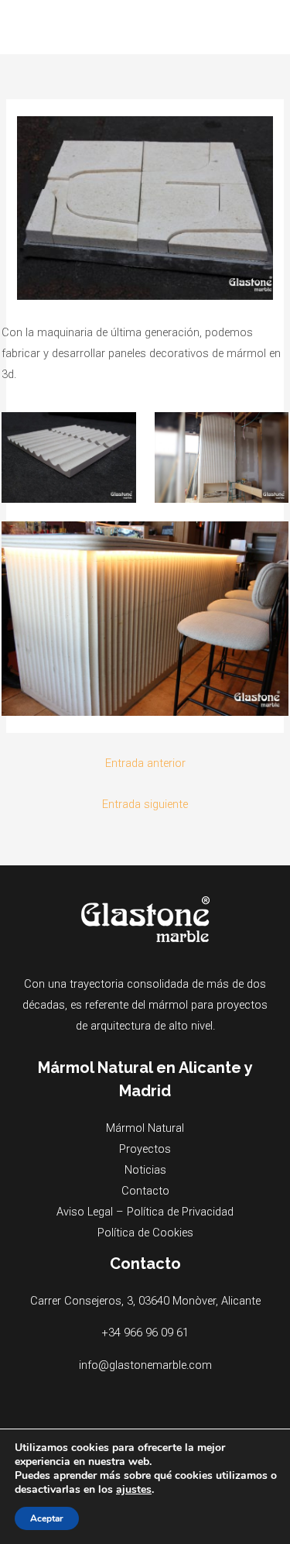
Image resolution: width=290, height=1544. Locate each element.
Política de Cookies (145, 1233)
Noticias (145, 1170)
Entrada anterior (145, 763)
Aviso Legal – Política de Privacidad (145, 1212)
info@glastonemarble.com (145, 1365)
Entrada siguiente (145, 804)
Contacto (145, 1191)
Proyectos (145, 1149)
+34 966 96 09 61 (145, 1332)
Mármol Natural (145, 1128)
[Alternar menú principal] (258, 27)
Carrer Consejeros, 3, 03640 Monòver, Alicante (145, 1301)
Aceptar (46, 1518)
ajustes (134, 1490)
